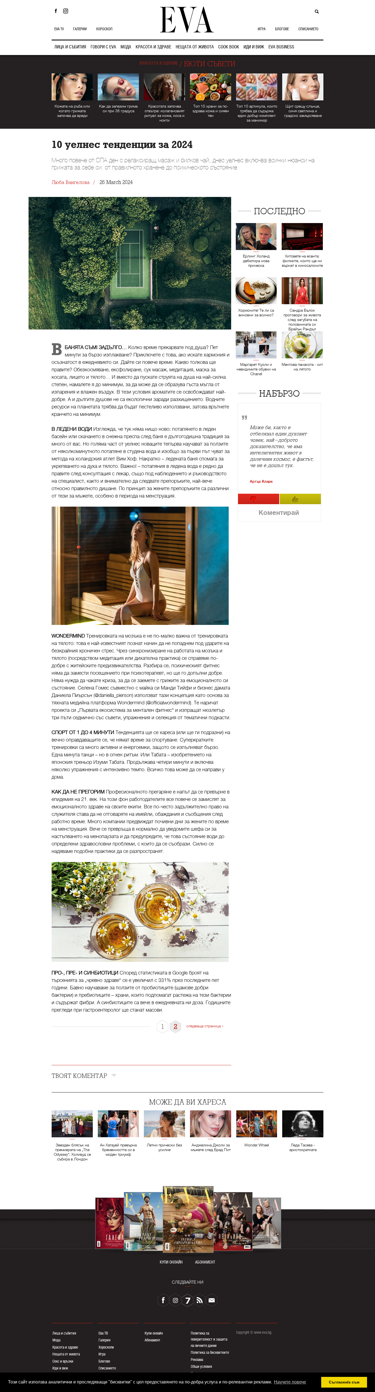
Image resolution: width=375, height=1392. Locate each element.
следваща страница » (204, 1025)
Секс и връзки (62, 1361)
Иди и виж (60, 1368)
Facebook (56, 11)
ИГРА (261, 29)
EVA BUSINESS (281, 47)
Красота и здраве (65, 1347)
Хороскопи (106, 1347)
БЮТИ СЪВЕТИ (210, 64)
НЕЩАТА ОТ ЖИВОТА (195, 47)
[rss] (199, 1300)
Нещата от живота (66, 1354)
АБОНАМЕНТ (205, 1262)
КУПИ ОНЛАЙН (171, 1262)
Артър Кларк (261, 481)
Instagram (67, 11)
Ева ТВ (103, 1333)
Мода (56, 1340)
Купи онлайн (154, 1333)
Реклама (197, 1359)
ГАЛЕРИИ (80, 29)
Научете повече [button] (290, 1382)
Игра (102, 1354)
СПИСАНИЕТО (308, 29)
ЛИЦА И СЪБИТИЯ (70, 47)
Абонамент (152, 1340)
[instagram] (175, 1300)
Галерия (104, 1340)
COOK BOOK (228, 47)
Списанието (107, 1368)
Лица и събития (64, 1333)
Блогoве (104, 1361)
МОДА (126, 47)
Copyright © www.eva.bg (253, 1332)
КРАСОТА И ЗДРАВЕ (153, 47)
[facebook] (163, 1300)
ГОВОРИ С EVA (103, 47)
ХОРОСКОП (104, 29)
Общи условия (201, 1366)
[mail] (211, 1300)
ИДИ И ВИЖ (254, 47)
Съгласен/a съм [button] (344, 1382)
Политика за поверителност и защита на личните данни (209, 1339)
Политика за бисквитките (210, 1352)
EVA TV (59, 29)
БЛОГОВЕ (282, 29)
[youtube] (187, 1300)
